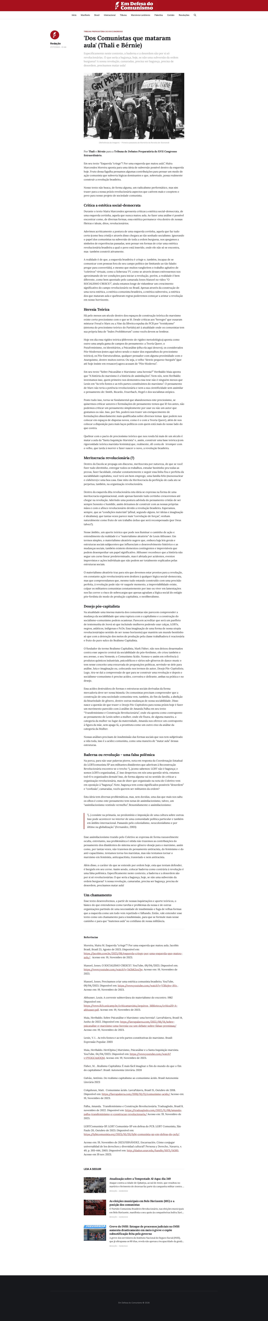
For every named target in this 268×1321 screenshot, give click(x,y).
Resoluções (184, 15)
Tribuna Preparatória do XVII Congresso (103, 31)
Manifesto (85, 15)
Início (74, 15)
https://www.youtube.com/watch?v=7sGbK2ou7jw (113, 969)
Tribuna (123, 15)
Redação (55, 43)
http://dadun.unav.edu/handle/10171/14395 (152, 1150)
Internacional (109, 15)
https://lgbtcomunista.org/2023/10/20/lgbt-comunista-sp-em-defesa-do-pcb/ (131, 1134)
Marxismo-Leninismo (140, 15)
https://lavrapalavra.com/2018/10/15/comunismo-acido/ (136, 1094)
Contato (170, 15)
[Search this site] (195, 15)
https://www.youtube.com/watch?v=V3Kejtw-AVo (148, 985)
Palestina (159, 15)
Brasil (96, 15)
